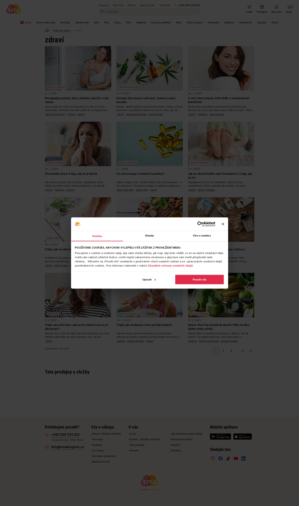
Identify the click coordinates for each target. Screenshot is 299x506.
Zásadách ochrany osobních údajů (170, 265)
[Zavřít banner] (223, 224)
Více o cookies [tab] (202, 235)
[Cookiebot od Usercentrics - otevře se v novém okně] (200, 224)
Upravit (147, 279)
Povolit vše (199, 279)
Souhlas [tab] (97, 236)
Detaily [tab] (149, 235)
